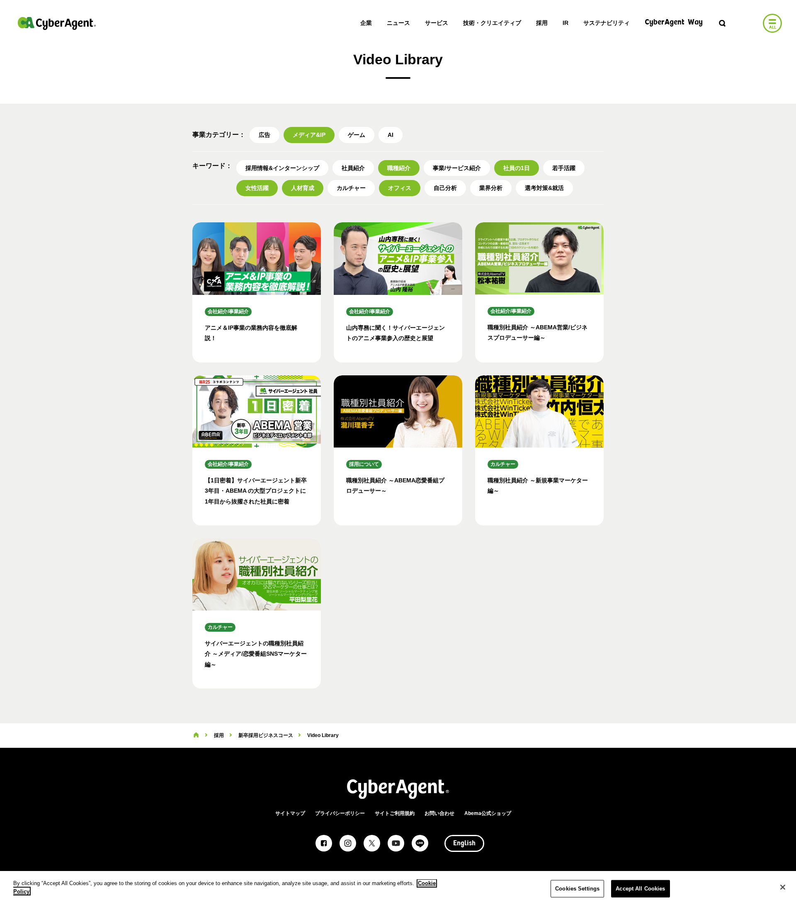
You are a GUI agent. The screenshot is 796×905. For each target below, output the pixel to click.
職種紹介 (398, 168)
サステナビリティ (606, 22)
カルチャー (351, 188)
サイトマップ (290, 813)
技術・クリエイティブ (492, 22)
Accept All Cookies (640, 889)
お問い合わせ (439, 813)
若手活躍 (563, 168)
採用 (542, 22)
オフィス (399, 188)
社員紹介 (353, 168)
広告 (264, 134)
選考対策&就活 (544, 188)
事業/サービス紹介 (457, 168)
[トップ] (196, 735)
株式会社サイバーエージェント (56, 23)
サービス (436, 22)
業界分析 (490, 188)
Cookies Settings (577, 889)
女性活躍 (257, 188)
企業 (366, 22)
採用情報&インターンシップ (282, 168)
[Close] (783, 887)
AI (390, 134)
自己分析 (445, 188)
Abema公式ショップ (487, 813)
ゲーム (356, 134)
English (464, 843)
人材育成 (302, 188)
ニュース (398, 22)
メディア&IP (309, 134)
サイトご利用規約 (395, 813)
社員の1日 (516, 168)
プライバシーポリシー (340, 813)
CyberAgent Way (674, 22)
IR (565, 22)
